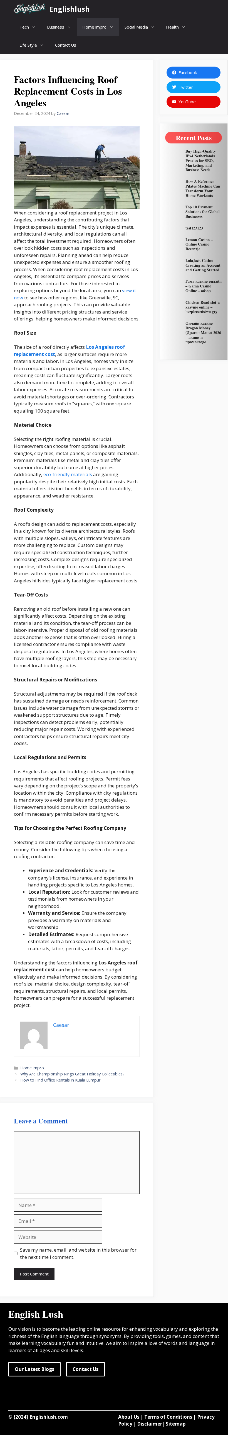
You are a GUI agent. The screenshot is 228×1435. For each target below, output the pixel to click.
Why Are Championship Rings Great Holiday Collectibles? (72, 1074)
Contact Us (65, 45)
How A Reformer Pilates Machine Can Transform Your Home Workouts (202, 188)
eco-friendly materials (67, 474)
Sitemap (175, 1424)
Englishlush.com (48, 1417)
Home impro (94, 27)
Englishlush (69, 9)
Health (172, 27)
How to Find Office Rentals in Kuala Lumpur (60, 1080)
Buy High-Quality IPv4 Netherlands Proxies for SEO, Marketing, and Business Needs (200, 160)
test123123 (194, 228)
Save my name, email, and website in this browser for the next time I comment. (78, 1253)
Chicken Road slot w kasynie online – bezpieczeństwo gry (202, 307)
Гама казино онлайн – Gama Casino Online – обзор (203, 286)
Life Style (28, 45)
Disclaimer (149, 1424)
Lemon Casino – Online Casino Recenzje (199, 244)
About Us (128, 1417)
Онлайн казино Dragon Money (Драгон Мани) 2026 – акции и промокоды (203, 332)
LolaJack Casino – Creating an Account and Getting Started (202, 265)
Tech (24, 27)
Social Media (136, 27)
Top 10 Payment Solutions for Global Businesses (202, 211)
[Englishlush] (30, 9)
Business (55, 27)
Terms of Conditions (168, 1417)
